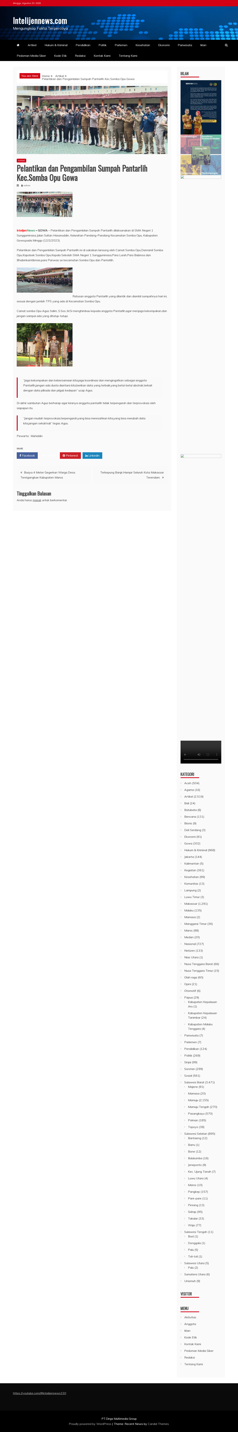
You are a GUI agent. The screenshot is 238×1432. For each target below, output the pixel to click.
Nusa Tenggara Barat (198, 964)
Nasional (190, 944)
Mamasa (190, 917)
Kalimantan (191, 863)
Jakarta (189, 857)
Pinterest (71, 455)
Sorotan (189, 1069)
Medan (189, 937)
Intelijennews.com (40, 20)
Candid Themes (158, 1424)
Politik (103, 45)
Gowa (188, 843)
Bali (186, 803)
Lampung (190, 890)
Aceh (187, 783)
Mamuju (193, 1100)
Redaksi (80, 55)
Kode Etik (60, 55)
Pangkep (194, 1191)
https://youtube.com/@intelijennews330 (39, 1393)
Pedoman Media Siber (31, 55)
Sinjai (187, 1062)
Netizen (189, 950)
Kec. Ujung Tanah (199, 1171)
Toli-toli (193, 1256)
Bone (191, 1151)
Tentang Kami (128, 55)
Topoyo (193, 1127)
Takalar (193, 1218)
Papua (188, 997)
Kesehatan (143, 45)
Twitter (50, 455)
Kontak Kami (102, 55)
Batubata (190, 810)
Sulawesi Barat (194, 1082)
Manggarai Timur (195, 924)
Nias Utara (191, 957)
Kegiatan (190, 870)
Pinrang (193, 1205)
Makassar (190, 903)
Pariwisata (185, 45)
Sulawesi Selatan (195, 1133)
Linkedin (93, 455)
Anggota (190, 1324)
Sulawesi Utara (194, 1263)
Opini (187, 984)
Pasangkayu (196, 1113)
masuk (37, 500)
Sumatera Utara (194, 1274)
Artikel (32, 45)
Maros (188, 930)
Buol (191, 1236)
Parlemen (121, 45)
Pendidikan (83, 45)
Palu (191, 1250)
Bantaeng (194, 1138)
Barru (191, 1145)
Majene (193, 1087)
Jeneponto (195, 1165)
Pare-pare (195, 1198)
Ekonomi (164, 45)
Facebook (28, 455)
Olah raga (190, 977)
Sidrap (192, 1212)
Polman (193, 1120)
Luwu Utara (196, 1178)
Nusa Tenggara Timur (198, 970)
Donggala (194, 1243)
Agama (189, 790)
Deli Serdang (192, 830)
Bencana (190, 816)
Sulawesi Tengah (195, 1232)
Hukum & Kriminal (56, 45)
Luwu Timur (192, 897)
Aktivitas (190, 1317)
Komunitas (191, 883)
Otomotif (190, 991)
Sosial (188, 1075)
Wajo (191, 1225)
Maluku (189, 910)
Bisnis (188, 823)
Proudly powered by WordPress (90, 1424)
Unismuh (190, 1281)
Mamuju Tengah (198, 1107)
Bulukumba (195, 1158)
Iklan (203, 45)
